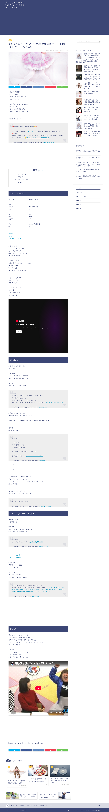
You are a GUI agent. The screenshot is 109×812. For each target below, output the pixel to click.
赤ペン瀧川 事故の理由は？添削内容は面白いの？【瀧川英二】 (88, 170)
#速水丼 (62, 589)
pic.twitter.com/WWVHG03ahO (40, 138)
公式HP (11, 234)
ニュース (81, 192)
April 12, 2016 (43, 407)
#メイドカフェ (25, 589)
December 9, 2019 (48, 142)
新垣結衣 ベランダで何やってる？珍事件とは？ (88, 158)
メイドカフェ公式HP (15, 555)
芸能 (10, 40)
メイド (31, 743)
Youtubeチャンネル (15, 238)
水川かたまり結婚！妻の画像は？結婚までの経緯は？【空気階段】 (92, 109)
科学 (79, 204)
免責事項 (22, 810)
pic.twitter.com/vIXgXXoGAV (54, 402)
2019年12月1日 (43, 546)
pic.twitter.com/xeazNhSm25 (34, 456)
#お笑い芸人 (50, 587)
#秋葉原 (18, 589)
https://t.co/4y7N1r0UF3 (36, 542)
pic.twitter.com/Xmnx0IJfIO (42, 591)
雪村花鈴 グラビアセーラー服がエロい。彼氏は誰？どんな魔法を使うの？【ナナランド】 (88, 152)
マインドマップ (83, 196)
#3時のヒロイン (31, 131)
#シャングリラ (56, 589)
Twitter (11, 236)
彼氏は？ (20, 177)
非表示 (41, 170)
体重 (37, 743)
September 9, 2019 (44, 460)
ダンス (26, 743)
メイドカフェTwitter (15, 557)
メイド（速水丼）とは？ (25, 179)
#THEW (28, 138)
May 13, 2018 (36, 596)
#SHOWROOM (16, 591)
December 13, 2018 (45, 506)
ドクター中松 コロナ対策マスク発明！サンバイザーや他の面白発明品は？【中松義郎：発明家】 (88, 176)
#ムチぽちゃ (33, 589)
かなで (20, 743)
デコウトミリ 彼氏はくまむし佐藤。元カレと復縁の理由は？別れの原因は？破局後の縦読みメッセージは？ (88, 164)
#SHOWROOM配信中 (27, 591)
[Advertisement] (54, 23)
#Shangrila (48, 589)
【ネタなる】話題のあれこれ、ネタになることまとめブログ (15, 5)
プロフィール (22, 174)
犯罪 (79, 200)
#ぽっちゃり (40, 589)
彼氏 (42, 743)
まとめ (20, 182)
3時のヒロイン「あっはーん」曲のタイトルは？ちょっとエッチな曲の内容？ (92, 117)
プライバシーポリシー (12, 810)
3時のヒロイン (13, 743)
